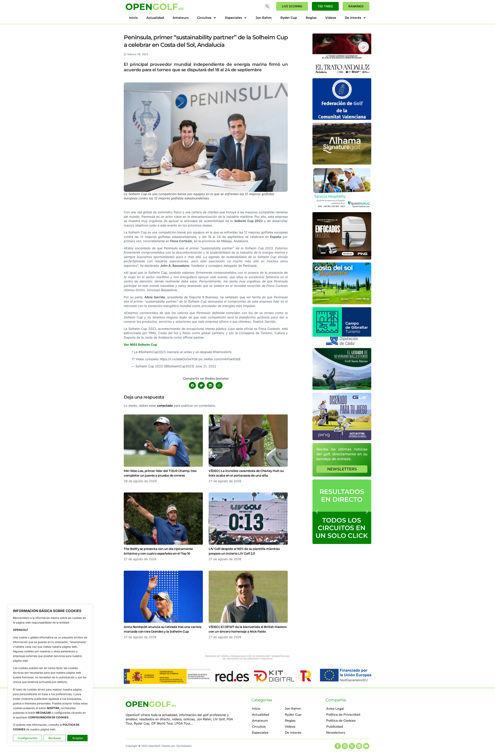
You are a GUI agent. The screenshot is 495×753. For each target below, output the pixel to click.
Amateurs (181, 18)
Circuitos (204, 18)
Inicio (133, 18)
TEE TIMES (325, 6)
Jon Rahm (264, 18)
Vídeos (330, 18)
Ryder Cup (288, 18)
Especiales (233, 18)
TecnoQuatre (184, 745)
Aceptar (77, 738)
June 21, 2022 (205, 366)
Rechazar (54, 738)
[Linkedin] (359, 746)
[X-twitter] (352, 746)
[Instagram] (345, 746)
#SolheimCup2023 (152, 352)
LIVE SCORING (292, 6)
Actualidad (155, 18)
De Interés (353, 18)
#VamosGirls (222, 352)
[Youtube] (366, 746)
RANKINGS (356, 6)
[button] (267, 7)
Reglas (311, 18)
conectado (165, 405)
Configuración (27, 738)
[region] (50, 675)
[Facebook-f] (338, 746)
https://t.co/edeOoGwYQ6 (179, 359)
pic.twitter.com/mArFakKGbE (220, 359)
